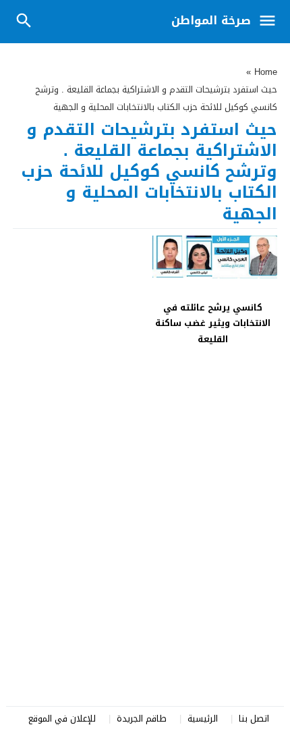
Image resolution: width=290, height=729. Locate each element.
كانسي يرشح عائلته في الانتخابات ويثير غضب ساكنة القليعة (212, 323)
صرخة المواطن (211, 20)
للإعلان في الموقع (62, 718)
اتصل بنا (254, 718)
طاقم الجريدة (142, 718)
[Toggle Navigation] (271, 21)
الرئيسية (202, 718)
